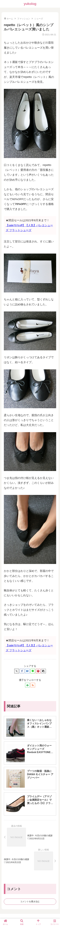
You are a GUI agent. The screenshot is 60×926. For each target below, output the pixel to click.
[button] (43, 671)
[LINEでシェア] (32, 671)
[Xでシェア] (16, 671)
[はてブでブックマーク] (27, 671)
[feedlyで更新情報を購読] (27, 685)
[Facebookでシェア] (22, 671)
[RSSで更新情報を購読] (32, 685)
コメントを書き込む (30, 901)
